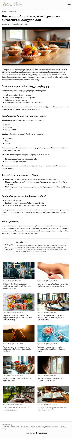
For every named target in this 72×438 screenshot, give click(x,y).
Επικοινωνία (15, 427)
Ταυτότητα (6, 427)
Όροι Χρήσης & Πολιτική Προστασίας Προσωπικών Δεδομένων (39, 427)
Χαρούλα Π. (5, 24)
